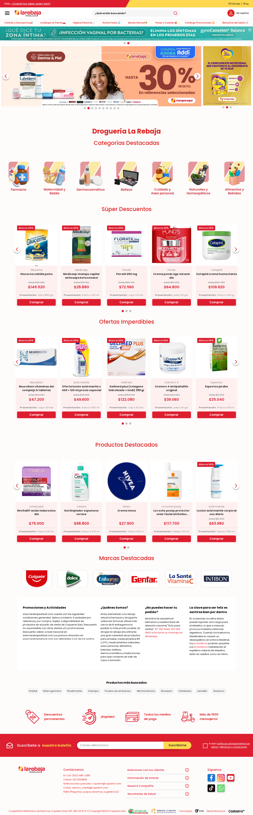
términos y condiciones (233, 746)
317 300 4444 (162, 629)
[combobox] (136, 13)
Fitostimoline (74, 691)
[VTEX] (199, 811)
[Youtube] (231, 778)
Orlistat (33, 691)
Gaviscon (218, 691)
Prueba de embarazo (118, 691)
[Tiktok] (211, 789)
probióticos (200, 643)
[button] (125, 43)
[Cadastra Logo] (236, 811)
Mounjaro (166, 691)
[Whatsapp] (221, 789)
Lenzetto (202, 691)
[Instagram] (221, 778)
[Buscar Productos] (175, 13)
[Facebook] (211, 778)
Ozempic (93, 691)
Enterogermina (52, 691)
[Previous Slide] (6, 76)
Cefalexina (184, 691)
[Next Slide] (197, 76)
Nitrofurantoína (146, 691)
